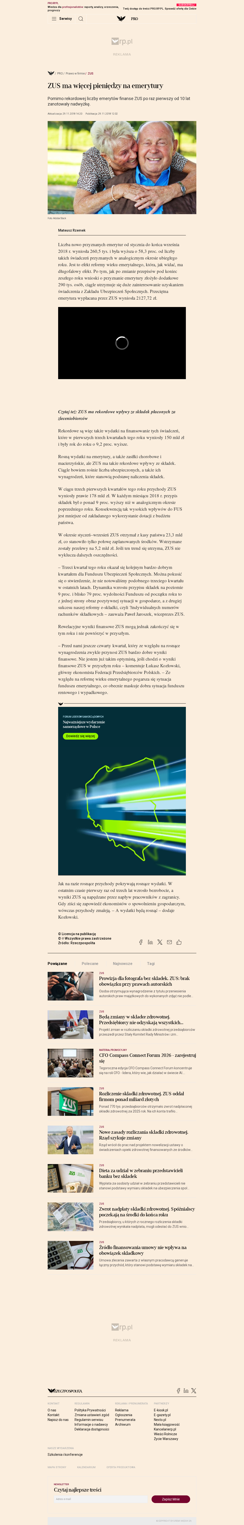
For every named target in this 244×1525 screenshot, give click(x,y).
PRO (134, 18)
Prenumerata (125, 1420)
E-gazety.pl (162, 1415)
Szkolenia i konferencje (65, 1454)
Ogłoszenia (123, 1415)
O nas (52, 1410)
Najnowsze (122, 963)
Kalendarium (86, 1467)
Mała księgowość (167, 1424)
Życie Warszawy (166, 1439)
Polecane (90, 963)
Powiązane (57, 963)
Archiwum (123, 1424)
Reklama (121, 1410)
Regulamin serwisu (89, 1420)
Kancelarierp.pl (165, 1429)
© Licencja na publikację (77, 934)
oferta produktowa (121, 1467)
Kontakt (53, 1415)
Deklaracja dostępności (92, 1429)
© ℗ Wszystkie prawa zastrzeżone (84, 938)
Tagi (151, 963)
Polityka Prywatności (90, 1410)
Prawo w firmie (75, 73)
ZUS (90, 73)
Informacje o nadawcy (91, 1424)
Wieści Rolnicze (165, 1434)
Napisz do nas (58, 1420)
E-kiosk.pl (161, 1410)
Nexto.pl (160, 1420)
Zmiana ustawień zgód (92, 1415)
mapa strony (57, 1467)
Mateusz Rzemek (72, 230)
